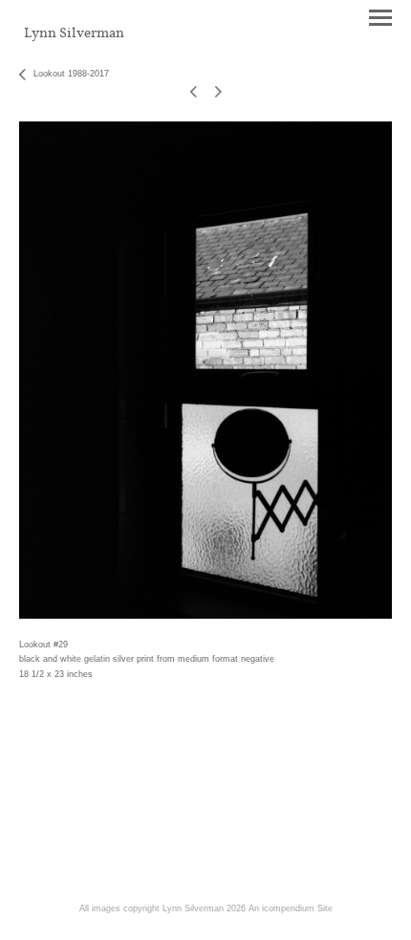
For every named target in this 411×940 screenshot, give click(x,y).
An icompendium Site (291, 908)
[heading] (74, 33)
